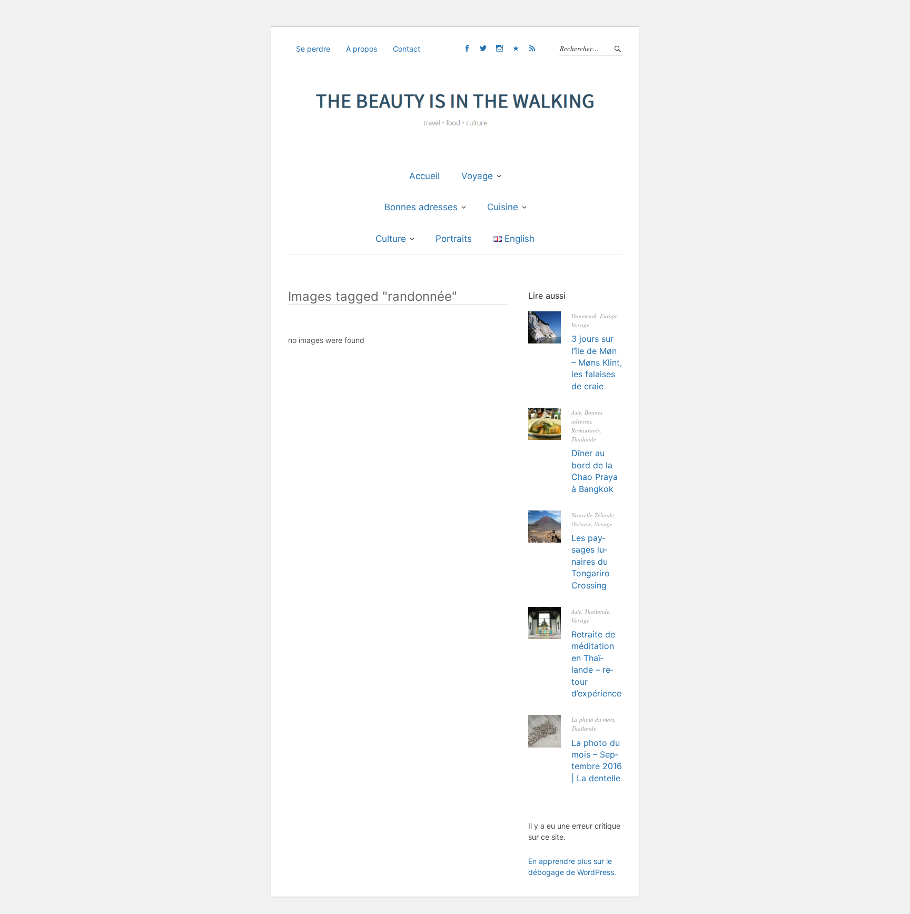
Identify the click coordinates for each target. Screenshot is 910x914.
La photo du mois (592, 719)
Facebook (466, 48)
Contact (406, 48)
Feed (532, 48)
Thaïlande (583, 439)
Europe (609, 316)
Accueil (424, 176)
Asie (576, 412)
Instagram (499, 48)
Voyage (477, 176)
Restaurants (585, 430)
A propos (361, 48)
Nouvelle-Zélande (592, 515)
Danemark (584, 316)
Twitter (483, 48)
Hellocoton (515, 48)
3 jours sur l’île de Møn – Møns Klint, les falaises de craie (596, 362)
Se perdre (313, 48)
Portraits (454, 238)
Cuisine (502, 207)
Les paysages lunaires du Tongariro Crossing (590, 562)
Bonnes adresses (421, 207)
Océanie (581, 524)
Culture (390, 238)
